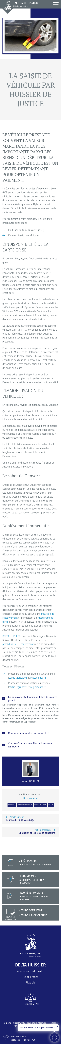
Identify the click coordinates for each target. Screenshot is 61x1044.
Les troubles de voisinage (20, 819)
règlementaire (38, 677)
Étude (32, 910)
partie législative (18, 677)
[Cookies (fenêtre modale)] (59, 1017)
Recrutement (30, 1004)
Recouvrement (30, 798)
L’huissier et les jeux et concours (36, 831)
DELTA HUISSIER (11, 636)
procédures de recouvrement (18, 644)
